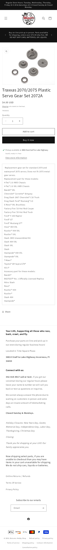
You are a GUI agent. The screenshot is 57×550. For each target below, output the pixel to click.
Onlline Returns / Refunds (18, 476)
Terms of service (13, 543)
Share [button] (8, 311)
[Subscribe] (43, 508)
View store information (16, 157)
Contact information (45, 543)
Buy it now (28, 140)
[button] (6, 18)
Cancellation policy (29, 547)
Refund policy (34, 538)
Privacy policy (47, 538)
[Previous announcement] (5, 35)
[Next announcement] (51, 35)
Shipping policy (28, 543)
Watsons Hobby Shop (18, 538)
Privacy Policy (12, 489)
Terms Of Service (13, 482)
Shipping (5, 106)
